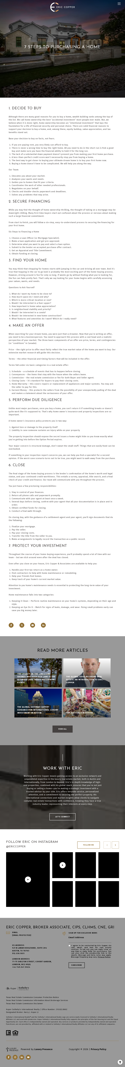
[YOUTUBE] (28, 1057)
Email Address (76, 937)
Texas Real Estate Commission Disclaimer (24, 1004)
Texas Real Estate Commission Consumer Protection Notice (32, 997)
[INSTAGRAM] (15, 1057)
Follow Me (88, 845)
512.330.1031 (18, 953)
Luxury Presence (43, 1049)
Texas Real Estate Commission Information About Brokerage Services (37, 1000)
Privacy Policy (104, 957)
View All (62, 729)
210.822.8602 (61, 1009)
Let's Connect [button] (62, 817)
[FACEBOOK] (8, 1057)
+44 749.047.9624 (21, 967)
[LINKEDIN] (21, 1057)
